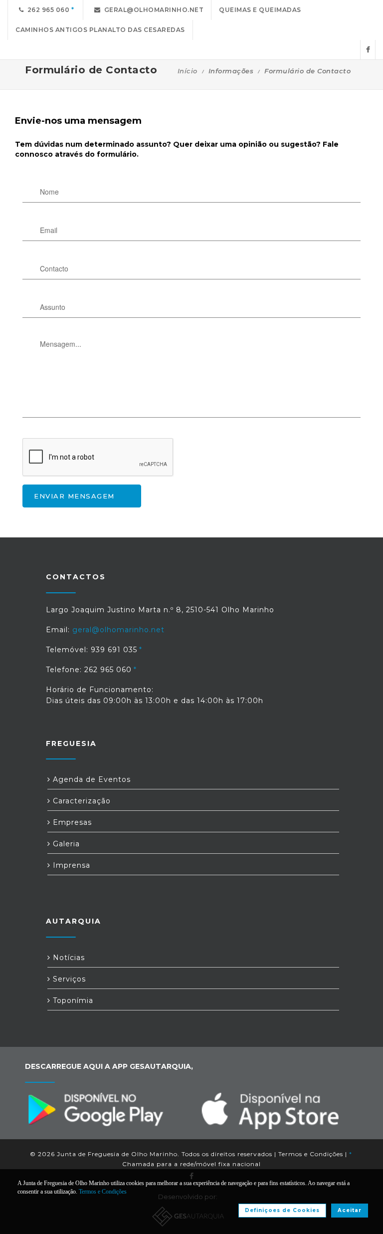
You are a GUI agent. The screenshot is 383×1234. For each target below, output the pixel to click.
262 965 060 (47, 9)
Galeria (65, 843)
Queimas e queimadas (260, 9)
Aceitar (350, 1210)
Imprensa (70, 865)
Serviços (68, 979)
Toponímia (71, 1000)
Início (187, 71)
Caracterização (80, 800)
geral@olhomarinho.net (152, 9)
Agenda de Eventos (90, 779)
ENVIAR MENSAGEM (74, 496)
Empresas (71, 822)
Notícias (67, 957)
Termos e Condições (310, 1154)
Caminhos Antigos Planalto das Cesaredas (100, 29)
